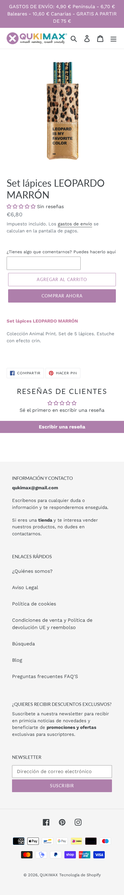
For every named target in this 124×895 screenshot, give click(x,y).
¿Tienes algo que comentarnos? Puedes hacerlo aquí (61, 251)
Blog (17, 660)
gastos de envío (75, 224)
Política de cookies (34, 604)
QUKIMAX (49, 875)
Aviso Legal (25, 587)
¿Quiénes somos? (32, 571)
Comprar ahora (62, 295)
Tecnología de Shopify (80, 875)
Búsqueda (23, 644)
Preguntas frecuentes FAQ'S (45, 676)
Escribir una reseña (62, 427)
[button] (21, 206)
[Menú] (113, 38)
